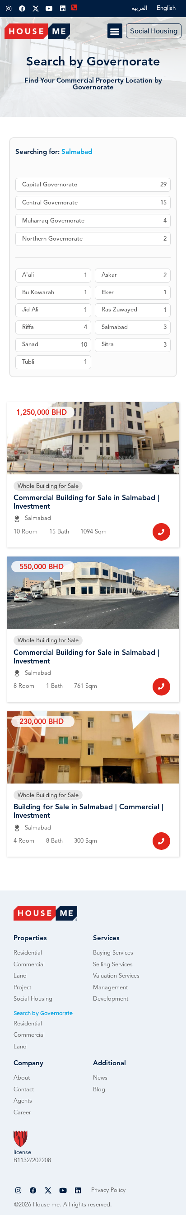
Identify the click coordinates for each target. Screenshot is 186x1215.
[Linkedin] (62, 8)
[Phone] (161, 532)
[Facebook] (22, 8)
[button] (114, 30)
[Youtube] (49, 8)
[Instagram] (8, 8)
